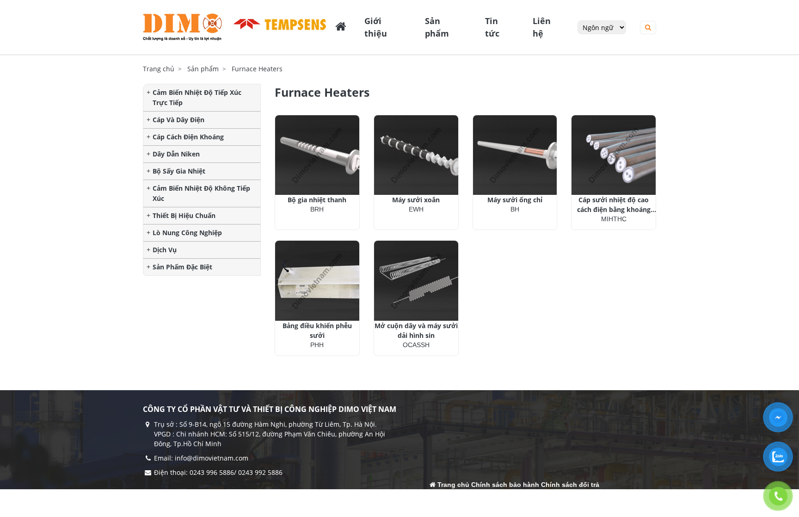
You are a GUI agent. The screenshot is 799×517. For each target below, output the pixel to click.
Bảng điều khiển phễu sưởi (317, 330)
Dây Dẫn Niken (176, 153)
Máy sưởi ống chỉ (514, 199)
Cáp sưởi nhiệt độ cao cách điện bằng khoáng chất (614, 204)
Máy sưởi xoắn (416, 199)
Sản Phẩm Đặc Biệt (182, 266)
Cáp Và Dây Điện (178, 119)
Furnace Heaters (257, 68)
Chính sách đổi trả (570, 484)
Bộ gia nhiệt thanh (317, 199)
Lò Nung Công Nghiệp (187, 232)
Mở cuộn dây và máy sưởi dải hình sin (416, 330)
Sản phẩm (203, 68)
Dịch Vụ (165, 249)
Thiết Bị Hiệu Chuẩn (184, 215)
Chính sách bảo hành (505, 484)
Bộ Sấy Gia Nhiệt (179, 171)
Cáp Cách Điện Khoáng (188, 136)
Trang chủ (158, 68)
